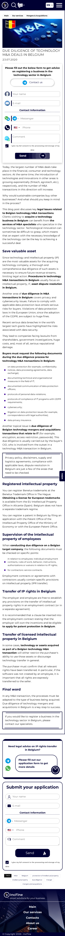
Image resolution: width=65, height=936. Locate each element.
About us (32, 923)
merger (49, 880)
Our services (32, 912)
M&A (16, 876)
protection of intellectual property (45, 876)
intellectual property (20, 880)
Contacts (32, 917)
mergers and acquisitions (32, 884)
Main (32, 906)
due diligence (37, 880)
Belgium (25, 876)
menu (62, 476)
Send (30, 853)
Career (32, 928)
